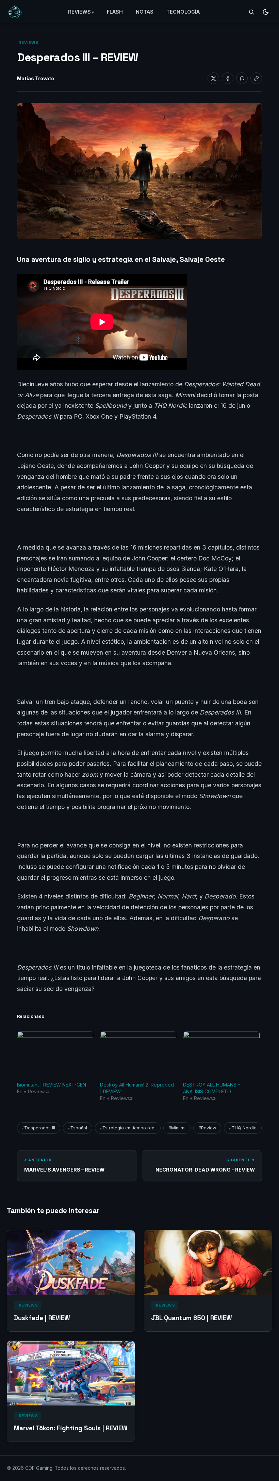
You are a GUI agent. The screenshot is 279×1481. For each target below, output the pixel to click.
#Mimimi (176, 1127)
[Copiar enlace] (256, 78)
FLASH (115, 12)
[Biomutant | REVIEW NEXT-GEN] (55, 1053)
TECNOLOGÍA (183, 12)
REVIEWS (79, 12)
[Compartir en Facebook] (227, 78)
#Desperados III (38, 1127)
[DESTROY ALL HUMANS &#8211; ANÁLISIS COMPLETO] (221, 1053)
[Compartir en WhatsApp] (242, 78)
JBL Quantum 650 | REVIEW (191, 1318)
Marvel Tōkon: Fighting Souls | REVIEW (71, 1428)
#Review (207, 1127)
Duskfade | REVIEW (42, 1318)
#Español (77, 1127)
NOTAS (144, 12)
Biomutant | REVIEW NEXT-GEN (51, 1085)
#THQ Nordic (243, 1127)
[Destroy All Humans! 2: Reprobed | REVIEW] (138, 1053)
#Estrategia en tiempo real (127, 1127)
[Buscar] (251, 11)
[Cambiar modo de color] (265, 11)
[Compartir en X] (213, 78)
